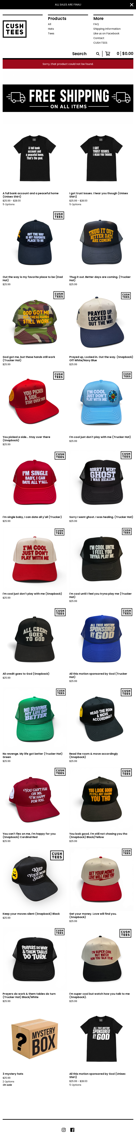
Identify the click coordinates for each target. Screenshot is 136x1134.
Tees (51, 33)
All (49, 24)
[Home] (15, 31)
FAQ (96, 24)
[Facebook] (72, 1129)
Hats (51, 29)
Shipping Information (107, 29)
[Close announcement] (131, 4)
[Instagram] (63, 1129)
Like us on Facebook (106, 33)
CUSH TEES (100, 43)
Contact (98, 38)
